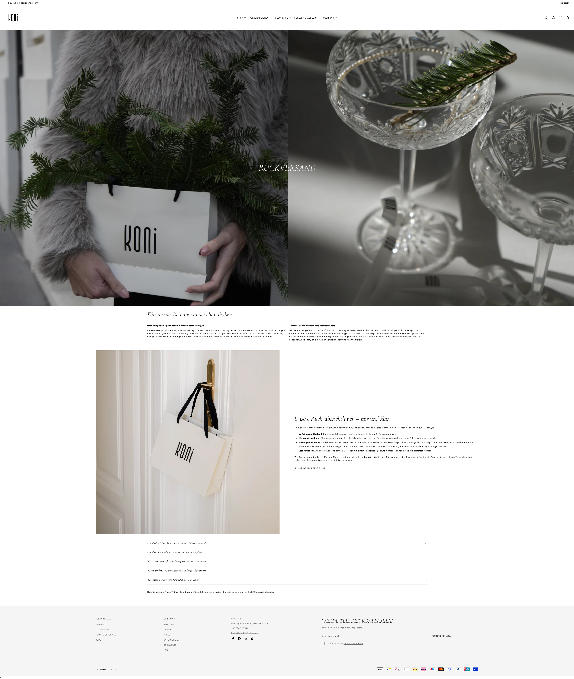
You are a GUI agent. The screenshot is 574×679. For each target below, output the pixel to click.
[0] (567, 17)
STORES (168, 629)
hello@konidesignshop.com (245, 633)
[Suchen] (546, 18)
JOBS (98, 640)
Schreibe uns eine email (310, 468)
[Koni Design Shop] (13, 18)
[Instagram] (245, 638)
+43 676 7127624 (239, 628)
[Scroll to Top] (568, 662)
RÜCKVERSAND (103, 629)
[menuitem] (241, 18)
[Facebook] (239, 638)
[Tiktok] (252, 638)
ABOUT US (169, 624)
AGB (166, 650)
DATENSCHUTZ (171, 640)
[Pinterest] (232, 638)
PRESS (167, 635)
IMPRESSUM (170, 645)
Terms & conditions (353, 643)
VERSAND (100, 624)
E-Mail (346, 442)
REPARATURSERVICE (106, 635)
